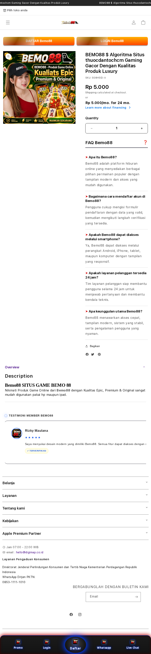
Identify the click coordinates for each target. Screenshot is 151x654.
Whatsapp (104, 647)
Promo (18, 647)
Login (47, 647)
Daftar (75, 648)
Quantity (91, 118)
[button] (8, 22)
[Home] (70, 22)
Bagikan (95, 346)
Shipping (91, 92)
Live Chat (132, 647)
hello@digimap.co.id (29, 552)
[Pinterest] (100, 355)
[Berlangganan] (136, 597)
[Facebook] (88, 355)
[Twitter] (93, 355)
